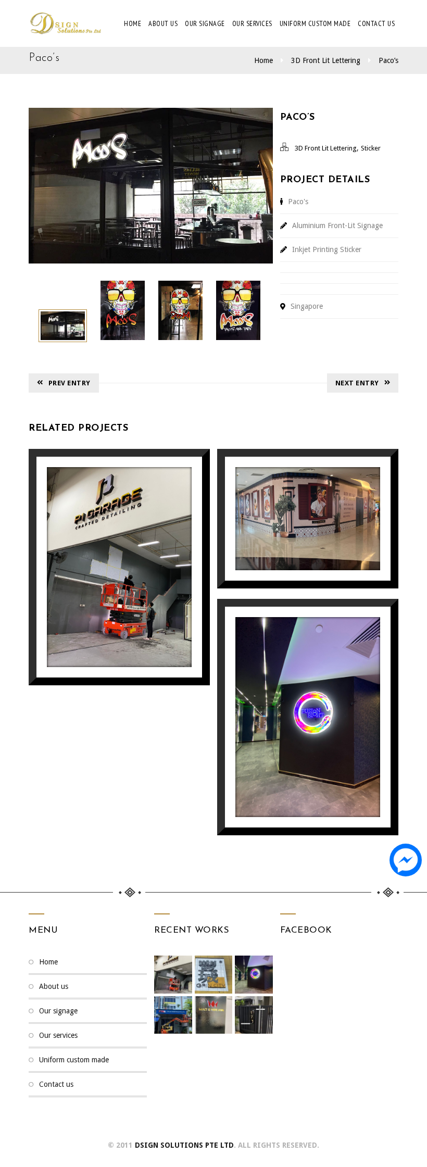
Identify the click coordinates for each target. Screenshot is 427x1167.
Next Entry (357, 383)
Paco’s (388, 60)
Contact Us (376, 23)
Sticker (371, 148)
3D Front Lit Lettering (325, 60)
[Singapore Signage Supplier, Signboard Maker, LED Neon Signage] (65, 23)
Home (132, 23)
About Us (163, 23)
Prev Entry (69, 383)
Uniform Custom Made (315, 23)
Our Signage (205, 23)
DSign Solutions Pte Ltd (184, 1145)
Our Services (252, 23)
